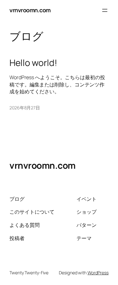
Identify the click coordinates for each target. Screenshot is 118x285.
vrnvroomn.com (30, 10)
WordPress (98, 273)
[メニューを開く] (105, 10)
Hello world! (33, 63)
